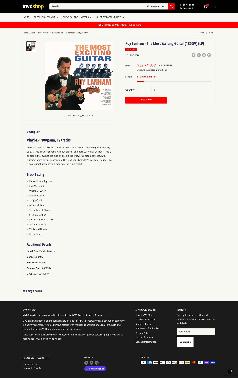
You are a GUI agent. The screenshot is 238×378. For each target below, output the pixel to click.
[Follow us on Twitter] (91, 363)
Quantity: (130, 90)
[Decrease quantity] (140, 90)
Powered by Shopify (32, 368)
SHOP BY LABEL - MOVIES (76, 17)
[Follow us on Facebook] (86, 363)
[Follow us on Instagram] (97, 363)
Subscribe (185, 341)
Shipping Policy (143, 324)
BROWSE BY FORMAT (44, 17)
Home (25, 32)
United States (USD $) (34, 358)
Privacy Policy (143, 333)
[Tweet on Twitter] (204, 55)
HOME (26, 17)
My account (186, 7)
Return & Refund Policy (147, 328)
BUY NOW (146, 100)
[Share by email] (209, 55)
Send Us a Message (145, 319)
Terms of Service (144, 337)
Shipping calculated (146, 70)
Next (211, 32)
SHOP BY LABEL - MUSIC (109, 17)
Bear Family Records (40, 32)
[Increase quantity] (154, 90)
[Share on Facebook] (193, 55)
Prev (202, 32)
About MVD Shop (144, 315)
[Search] (171, 6)
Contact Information (146, 341)
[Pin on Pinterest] (199, 55)
